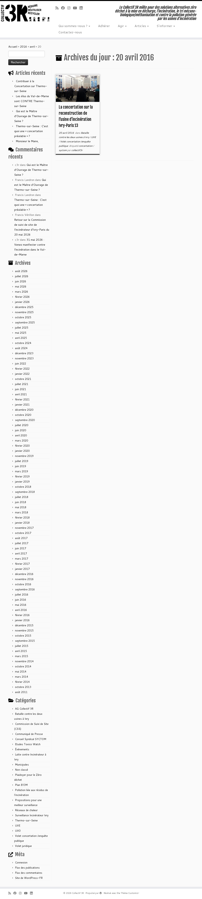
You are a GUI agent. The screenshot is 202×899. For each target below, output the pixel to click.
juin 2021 (20, 389)
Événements (22, 749)
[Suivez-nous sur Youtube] (76, 7)
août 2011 (21, 692)
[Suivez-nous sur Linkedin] (82, 7)
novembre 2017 (24, 528)
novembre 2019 (24, 456)
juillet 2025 (21, 327)
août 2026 (21, 271)
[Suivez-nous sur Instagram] (70, 7)
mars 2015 (21, 656)
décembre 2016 (24, 574)
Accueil (12, 47)
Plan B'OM (21, 785)
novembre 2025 (24, 312)
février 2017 (22, 564)
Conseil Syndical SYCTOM (30, 739)
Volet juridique (23, 846)
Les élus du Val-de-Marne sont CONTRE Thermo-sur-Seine (31, 101)
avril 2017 (21, 553)
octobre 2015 (23, 635)
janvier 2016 (22, 620)
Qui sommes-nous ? (73, 25)
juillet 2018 (21, 497)
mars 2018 (21, 512)
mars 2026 (21, 291)
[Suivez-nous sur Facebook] (64, 7)
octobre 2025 (23, 317)
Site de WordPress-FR (29, 878)
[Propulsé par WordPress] (100, 892)
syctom (63, 150)
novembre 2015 (24, 630)
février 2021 (22, 399)
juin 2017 (20, 548)
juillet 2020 (21, 425)
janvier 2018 (22, 522)
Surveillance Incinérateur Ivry (32, 815)
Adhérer (104, 25)
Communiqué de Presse (29, 734)
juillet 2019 (21, 461)
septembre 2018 (25, 492)
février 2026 (22, 297)
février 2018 (22, 517)
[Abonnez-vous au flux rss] (58, 7)
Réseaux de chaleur (26, 810)
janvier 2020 (22, 451)
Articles (141, 25)
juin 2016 (20, 599)
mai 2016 (20, 605)
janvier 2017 (22, 569)
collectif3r (77, 150)
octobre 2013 (23, 687)
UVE (17, 825)
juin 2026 (20, 281)
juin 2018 (20, 502)
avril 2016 (21, 610)
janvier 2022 (22, 374)
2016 (23, 47)
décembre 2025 (24, 307)
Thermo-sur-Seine (26, 820)
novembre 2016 (24, 579)
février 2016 (22, 615)
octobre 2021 (23, 379)
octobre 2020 (23, 415)
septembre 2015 (25, 641)
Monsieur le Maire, (27, 141)
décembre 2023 (24, 353)
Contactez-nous (70, 32)
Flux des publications (27, 867)
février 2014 (22, 682)
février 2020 (22, 445)
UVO (18, 830)
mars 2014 (21, 676)
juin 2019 (20, 466)
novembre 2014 (24, 661)
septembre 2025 (25, 322)
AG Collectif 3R (24, 708)
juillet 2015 (21, 646)
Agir (121, 25)
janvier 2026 (22, 302)
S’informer (165, 25)
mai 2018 (20, 507)
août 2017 (21, 538)
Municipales (22, 764)
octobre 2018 (23, 486)
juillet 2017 (21, 543)
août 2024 (21, 348)
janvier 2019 (22, 481)
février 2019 (22, 476)
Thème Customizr (130, 893)
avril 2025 (21, 338)
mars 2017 (21, 558)
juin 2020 (20, 430)
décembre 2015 (24, 625)
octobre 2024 (23, 343)
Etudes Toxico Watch (27, 744)
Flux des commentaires (28, 873)
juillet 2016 (21, 594)
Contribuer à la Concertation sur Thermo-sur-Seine (30, 86)
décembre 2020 (24, 409)
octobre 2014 (23, 666)
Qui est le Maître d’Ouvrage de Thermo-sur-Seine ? (31, 116)
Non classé (21, 769)
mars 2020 (21, 440)
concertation (86, 145)
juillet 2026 (21, 276)
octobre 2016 (23, 584)
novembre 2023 (24, 358)
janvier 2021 (22, 404)
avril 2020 (21, 435)
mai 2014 (20, 671)
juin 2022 (20, 363)
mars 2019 (21, 471)
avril (32, 47)
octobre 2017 (23, 533)
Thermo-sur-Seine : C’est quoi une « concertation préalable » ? (31, 131)
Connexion (21, 862)
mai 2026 (20, 286)
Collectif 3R (78, 893)
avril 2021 (21, 394)
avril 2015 (21, 651)
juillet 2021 (21, 384)
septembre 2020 (25, 420)
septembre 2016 (25, 589)
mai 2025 (20, 332)
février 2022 (22, 368)
